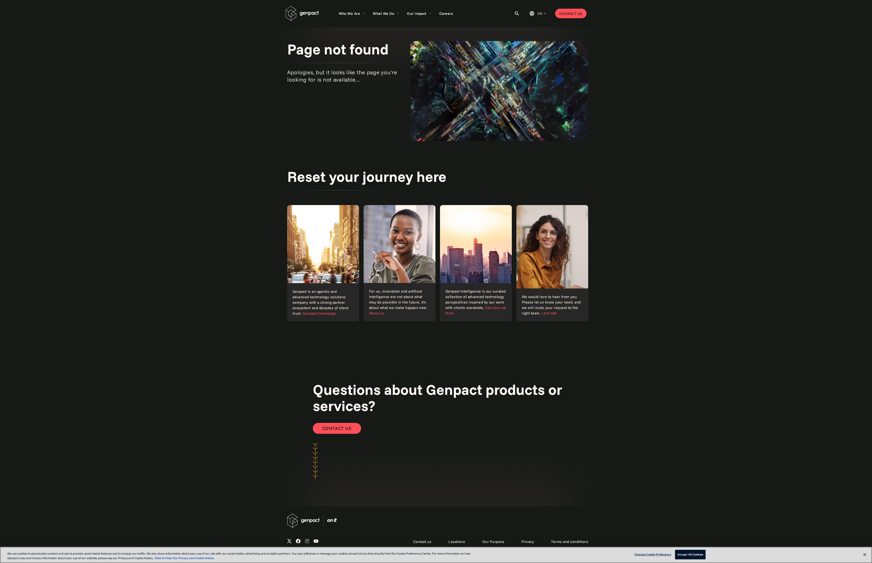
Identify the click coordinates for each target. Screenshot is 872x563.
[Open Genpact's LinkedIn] (307, 541)
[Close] (865, 555)
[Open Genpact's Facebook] (298, 541)
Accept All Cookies (690, 554)
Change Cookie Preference (652, 554)
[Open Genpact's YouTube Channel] (316, 541)
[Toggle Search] (516, 13)
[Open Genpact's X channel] (289, 541)
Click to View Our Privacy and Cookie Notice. (185, 558)
